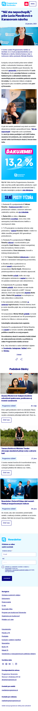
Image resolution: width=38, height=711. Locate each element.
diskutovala (24, 257)
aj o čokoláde (23, 212)
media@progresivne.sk (10, 690)
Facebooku (8, 348)
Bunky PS (5, 647)
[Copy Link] (16, 359)
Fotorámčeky (6, 629)
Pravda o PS (6, 633)
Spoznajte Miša (7, 609)
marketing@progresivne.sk (11, 701)
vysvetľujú (14, 219)
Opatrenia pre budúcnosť (11, 616)
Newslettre (6, 643)
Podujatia (5, 636)
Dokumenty (6, 599)
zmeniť (9, 266)
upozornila (12, 71)
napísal (13, 231)
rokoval (11, 243)
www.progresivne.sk (11, 706)
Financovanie (6, 602)
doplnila (27, 293)
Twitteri (24, 348)
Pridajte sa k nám (8, 620)
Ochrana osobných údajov (11, 595)
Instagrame (16, 348)
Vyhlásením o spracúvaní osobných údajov (17, 570)
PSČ (3, 558)
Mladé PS (5, 650)
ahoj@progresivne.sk (9, 680)
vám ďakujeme (27, 190)
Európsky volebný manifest (11, 640)
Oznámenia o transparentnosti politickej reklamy (19, 654)
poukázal (18, 295)
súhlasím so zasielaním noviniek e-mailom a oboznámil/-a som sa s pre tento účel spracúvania (19, 569)
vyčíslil (15, 276)
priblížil (10, 287)
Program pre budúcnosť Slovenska (14, 613)
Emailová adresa (7, 551)
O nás (4, 606)
